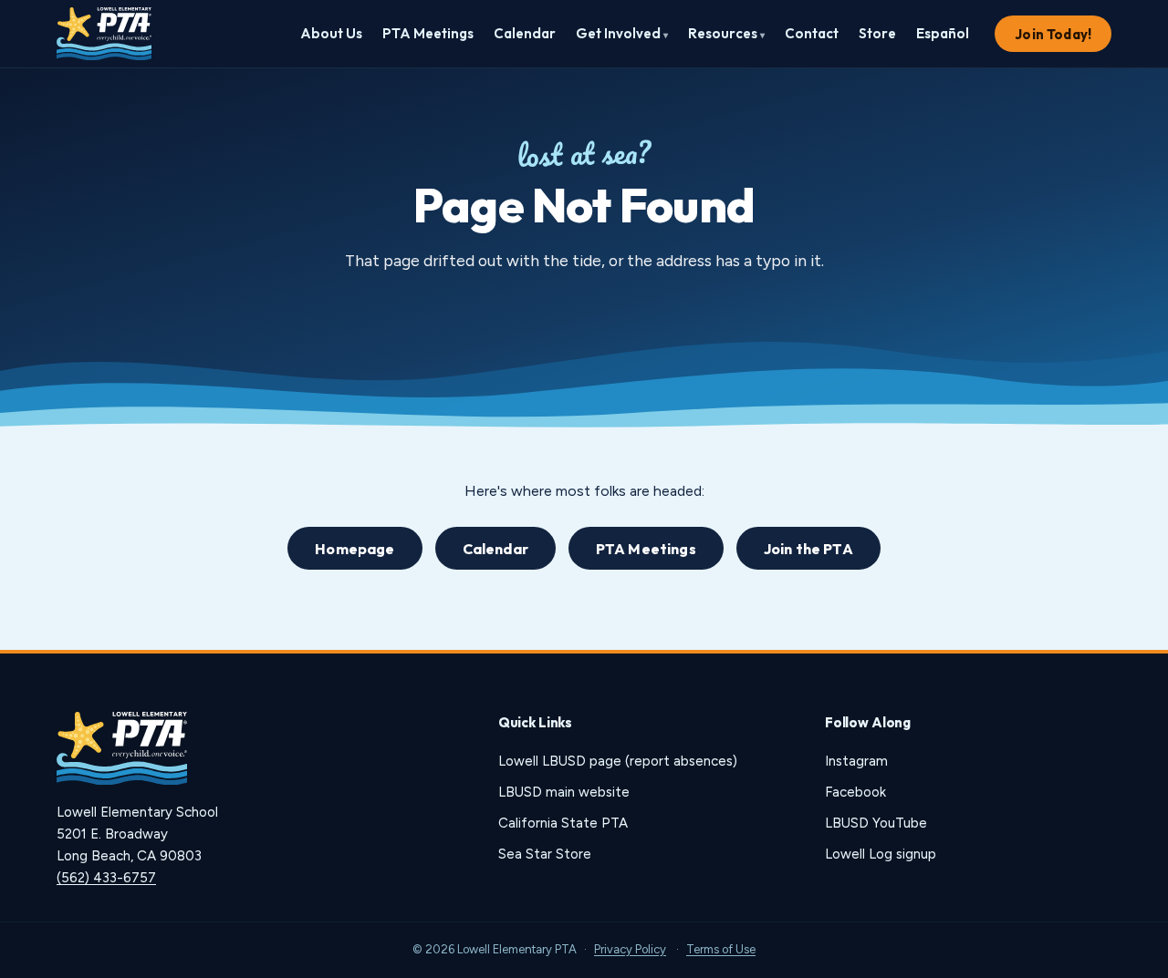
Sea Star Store (544, 854)
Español (942, 33)
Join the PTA (808, 549)
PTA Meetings (428, 33)
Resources (726, 33)
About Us (331, 33)
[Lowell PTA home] (104, 33)
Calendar (525, 33)
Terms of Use (721, 949)
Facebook (855, 792)
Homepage (354, 549)
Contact (812, 33)
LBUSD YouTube (876, 823)
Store (877, 33)
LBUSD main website (564, 792)
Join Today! (1053, 34)
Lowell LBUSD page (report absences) (617, 761)
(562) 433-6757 (106, 878)
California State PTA (563, 823)
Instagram (856, 761)
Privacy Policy (630, 949)
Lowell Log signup (880, 854)
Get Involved (622, 33)
